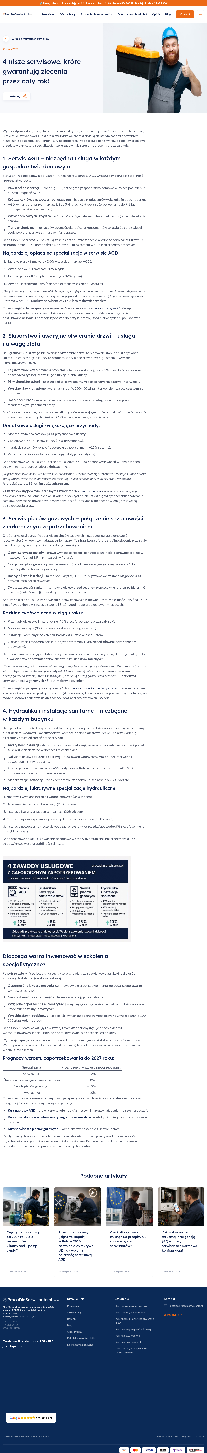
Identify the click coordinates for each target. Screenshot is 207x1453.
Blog (168, 14)
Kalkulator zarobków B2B (81, 1338)
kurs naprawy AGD (106, 308)
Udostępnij (13, 96)
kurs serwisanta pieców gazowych (95, 688)
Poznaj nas (48, 14)
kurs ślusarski (91, 491)
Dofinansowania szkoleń (132, 14)
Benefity (71, 1318)
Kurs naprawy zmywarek (128, 1342)
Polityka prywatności (167, 1436)
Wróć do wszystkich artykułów (30, 38)
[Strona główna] (31, 1300)
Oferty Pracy (68, 14)
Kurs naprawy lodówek (127, 1335)
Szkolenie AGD (116, 3)
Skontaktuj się (171, 1314)
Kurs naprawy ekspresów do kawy (133, 1329)
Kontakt (185, 14)
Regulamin (187, 1436)
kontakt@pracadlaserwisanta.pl (186, 1305)
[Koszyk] (200, 14)
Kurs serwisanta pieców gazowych (133, 1305)
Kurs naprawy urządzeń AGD (130, 1312)
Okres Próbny (74, 1331)
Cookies (200, 1436)
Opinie (156, 14)
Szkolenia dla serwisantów (97, 14)
